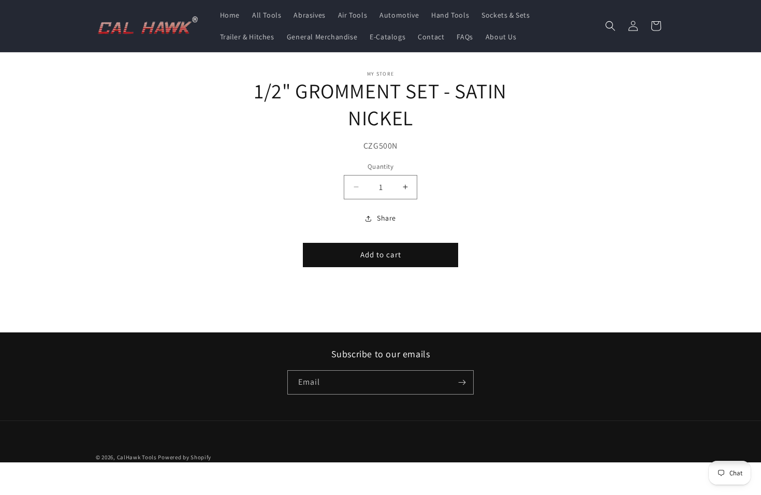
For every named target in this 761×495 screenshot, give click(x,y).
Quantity (380, 166)
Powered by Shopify (184, 457)
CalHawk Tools (137, 457)
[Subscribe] (461, 382)
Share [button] (386, 218)
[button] (610, 25)
